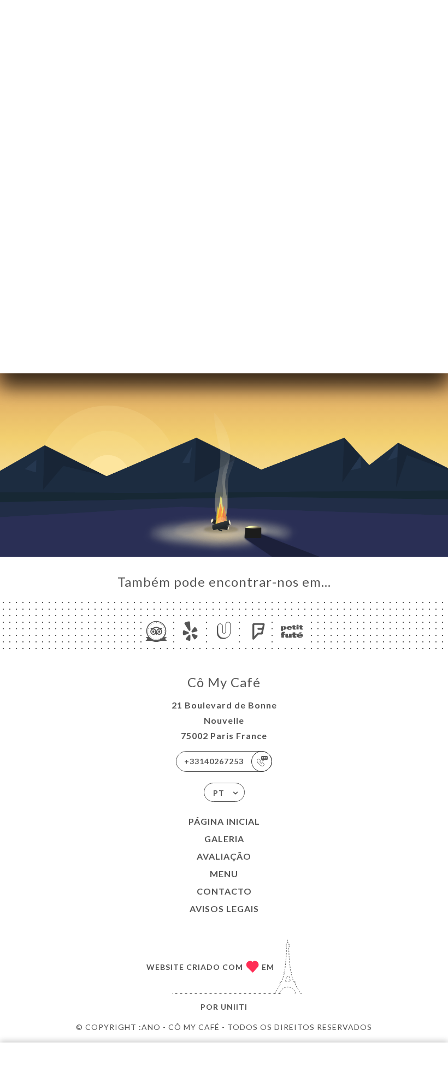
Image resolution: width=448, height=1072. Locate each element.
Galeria (224, 838)
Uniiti (234, 1006)
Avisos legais (224, 908)
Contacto (224, 891)
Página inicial (224, 821)
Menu (224, 873)
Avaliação (224, 856)
